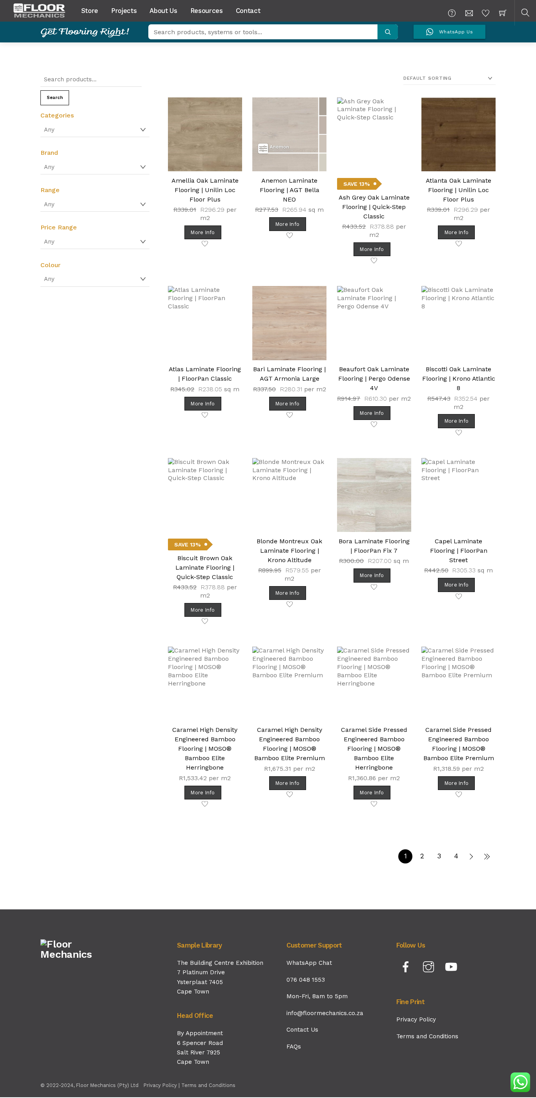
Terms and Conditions (427, 1036)
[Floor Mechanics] (39, 9)
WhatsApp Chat (309, 962)
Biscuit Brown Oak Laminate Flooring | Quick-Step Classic (204, 567)
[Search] (387, 31)
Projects (124, 11)
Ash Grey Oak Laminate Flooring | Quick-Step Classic (374, 207)
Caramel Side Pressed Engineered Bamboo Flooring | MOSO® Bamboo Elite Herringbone (374, 748)
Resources (206, 11)
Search (55, 97)
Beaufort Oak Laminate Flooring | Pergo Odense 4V (374, 378)
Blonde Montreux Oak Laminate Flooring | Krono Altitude (289, 550)
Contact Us (302, 1029)
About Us (163, 11)
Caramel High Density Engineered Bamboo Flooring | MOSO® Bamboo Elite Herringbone (204, 748)
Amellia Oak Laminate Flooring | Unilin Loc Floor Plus (205, 190)
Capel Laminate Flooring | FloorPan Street (458, 550)
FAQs (293, 1046)
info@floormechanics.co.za (324, 1013)
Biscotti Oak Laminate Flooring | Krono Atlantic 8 (458, 378)
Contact (248, 11)
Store (89, 11)
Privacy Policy (416, 1019)
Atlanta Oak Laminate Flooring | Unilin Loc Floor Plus (458, 190)
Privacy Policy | (162, 1085)
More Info (203, 232)
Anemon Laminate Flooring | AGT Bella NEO (289, 190)
